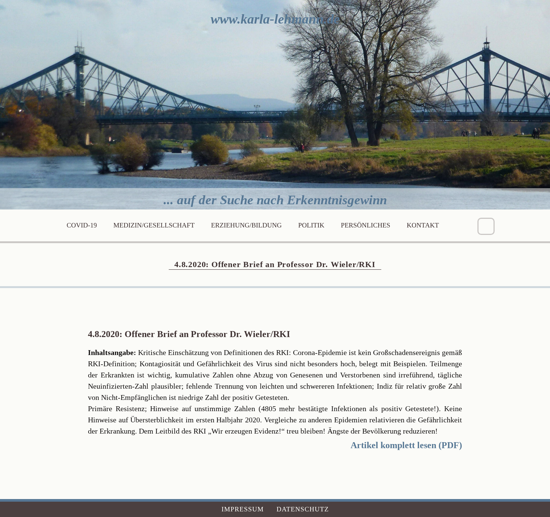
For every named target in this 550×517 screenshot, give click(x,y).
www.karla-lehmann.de (275, 19)
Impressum (242, 509)
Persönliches (365, 225)
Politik (311, 225)
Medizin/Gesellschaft (154, 225)
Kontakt (423, 225)
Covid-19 (82, 225)
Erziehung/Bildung (246, 225)
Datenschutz (302, 509)
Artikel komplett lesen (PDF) (406, 445)
